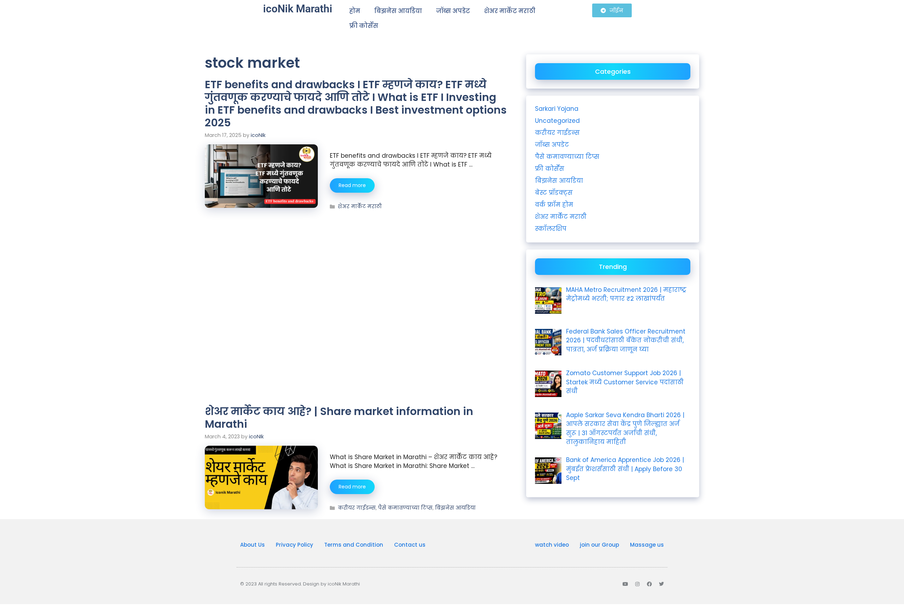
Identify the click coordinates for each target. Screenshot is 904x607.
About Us (252, 544)
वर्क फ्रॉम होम (554, 204)
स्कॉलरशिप (550, 228)
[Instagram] (637, 584)
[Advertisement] (357, 263)
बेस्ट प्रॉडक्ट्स (554, 192)
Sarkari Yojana (556, 108)
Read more (352, 185)
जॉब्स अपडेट (453, 11)
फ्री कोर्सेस (363, 26)
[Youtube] (625, 584)
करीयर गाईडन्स (357, 507)
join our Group (599, 544)
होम (354, 11)
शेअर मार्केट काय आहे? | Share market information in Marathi (339, 418)
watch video (552, 544)
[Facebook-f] (649, 584)
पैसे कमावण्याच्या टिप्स (405, 507)
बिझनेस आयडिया (398, 11)
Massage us (647, 544)
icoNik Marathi (297, 8)
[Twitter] (661, 584)
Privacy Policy (294, 544)
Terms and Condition (353, 544)
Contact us (410, 544)
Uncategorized (557, 120)
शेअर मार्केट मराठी (509, 11)
